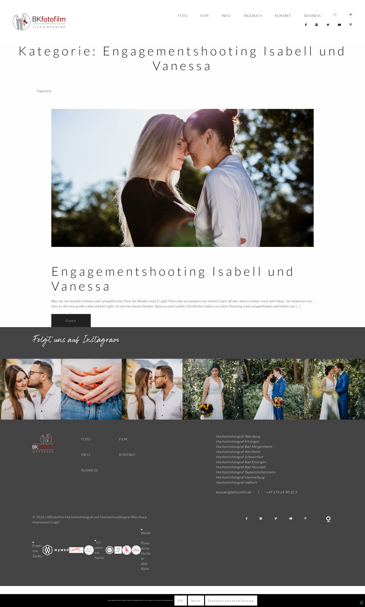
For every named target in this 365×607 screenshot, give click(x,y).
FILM (204, 16)
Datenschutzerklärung (231, 600)
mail (350, 14)
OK (181, 600)
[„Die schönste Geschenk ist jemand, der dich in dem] (30, 389)
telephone (335, 14)
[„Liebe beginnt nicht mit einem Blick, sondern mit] (212, 389)
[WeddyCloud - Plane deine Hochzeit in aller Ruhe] (145, 550)
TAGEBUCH (252, 16)
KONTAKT (283, 16)
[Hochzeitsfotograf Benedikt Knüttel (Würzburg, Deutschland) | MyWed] (56, 550)
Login (55, 522)
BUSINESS (312, 16)
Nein (196, 600)
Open (71, 320)
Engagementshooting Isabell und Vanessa (173, 278)
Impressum (41, 522)
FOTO (182, 16)
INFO (225, 16)
